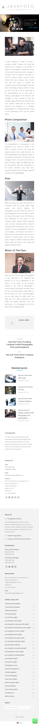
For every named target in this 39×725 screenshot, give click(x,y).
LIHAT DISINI (33, 27)
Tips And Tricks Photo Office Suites (25, 376)
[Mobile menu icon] (3, 7)
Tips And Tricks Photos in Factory (25, 388)
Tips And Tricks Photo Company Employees (25, 400)
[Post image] (10, 379)
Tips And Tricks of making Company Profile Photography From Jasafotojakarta (26, 414)
